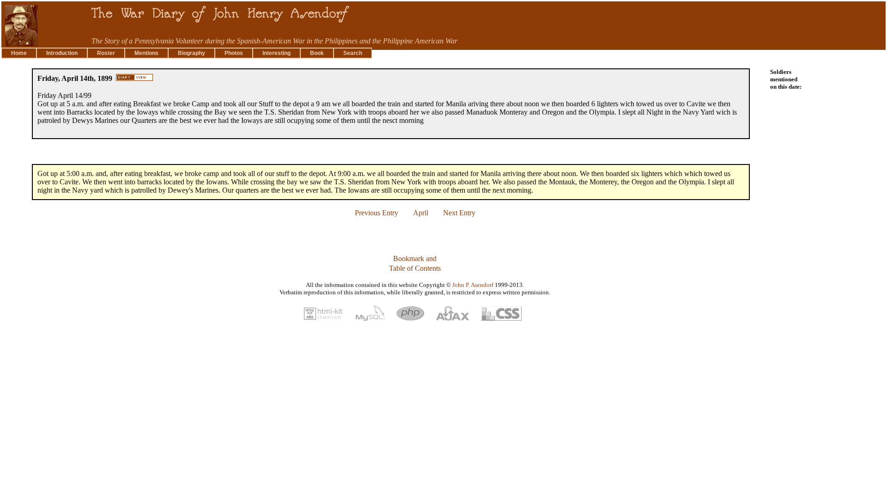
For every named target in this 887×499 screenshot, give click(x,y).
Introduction (62, 53)
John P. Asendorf (472, 284)
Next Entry (459, 213)
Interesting (276, 53)
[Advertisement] (847, 205)
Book (317, 53)
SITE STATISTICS (29, 360)
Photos (234, 53)
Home (19, 53)
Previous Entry (376, 213)
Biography (191, 53)
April (420, 213)
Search (352, 53)
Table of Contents (415, 268)
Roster (106, 53)
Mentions (146, 53)
